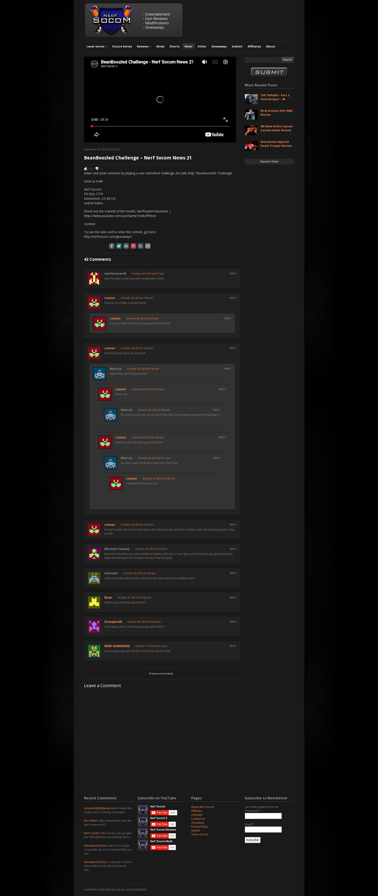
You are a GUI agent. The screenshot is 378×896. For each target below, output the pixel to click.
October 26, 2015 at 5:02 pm (137, 348)
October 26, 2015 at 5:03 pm (137, 297)
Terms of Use (199, 834)
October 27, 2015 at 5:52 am (159, 478)
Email (249, 824)
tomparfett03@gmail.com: (100, 808)
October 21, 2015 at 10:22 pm (134, 597)
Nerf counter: (92, 833)
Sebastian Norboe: (95, 845)
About (270, 46)
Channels (197, 815)
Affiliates (254, 46)
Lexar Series (95, 46)
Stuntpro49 (113, 622)
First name (252, 811)
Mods (160, 46)
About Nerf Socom (202, 807)
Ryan (108, 597)
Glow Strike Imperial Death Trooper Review (276, 144)
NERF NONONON (117, 646)
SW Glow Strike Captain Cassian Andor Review (277, 128)
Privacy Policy (199, 826)
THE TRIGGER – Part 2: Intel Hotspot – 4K (275, 97)
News (188, 46)
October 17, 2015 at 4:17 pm (151, 646)
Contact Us (198, 819)
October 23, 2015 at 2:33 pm (139, 573)
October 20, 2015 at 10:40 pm (144, 621)
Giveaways (219, 46)
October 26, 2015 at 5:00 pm (137, 524)
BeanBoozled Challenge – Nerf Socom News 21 (138, 158)
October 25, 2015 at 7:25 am (151, 548)
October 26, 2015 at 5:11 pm (154, 457)
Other (202, 46)
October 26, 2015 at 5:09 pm (154, 409)
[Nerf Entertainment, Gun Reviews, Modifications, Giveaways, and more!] (133, 36)
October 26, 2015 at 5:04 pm (148, 389)
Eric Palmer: (91, 821)
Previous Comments (161, 673)
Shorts (175, 46)
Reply (233, 273)
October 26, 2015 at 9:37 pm (148, 273)
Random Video (269, 161)
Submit (237, 46)
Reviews (143, 46)
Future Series (122, 46)
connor (109, 298)
